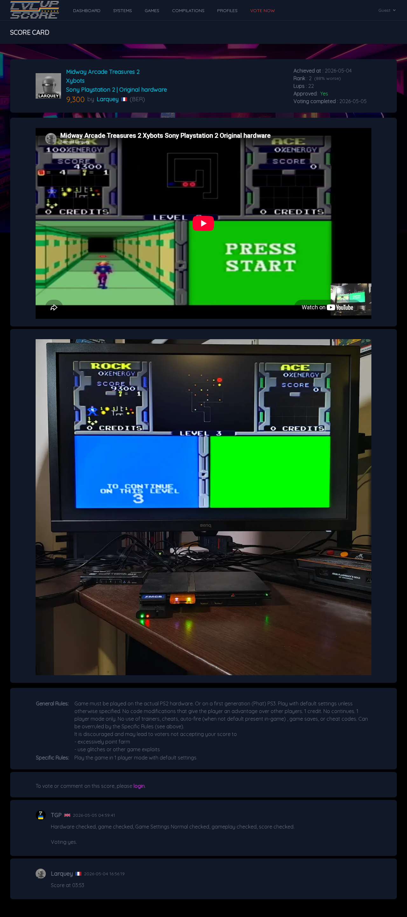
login (139, 786)
